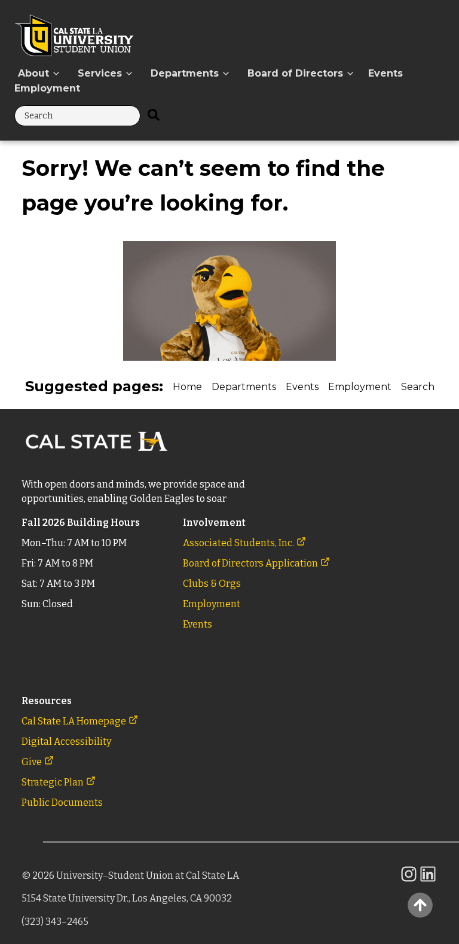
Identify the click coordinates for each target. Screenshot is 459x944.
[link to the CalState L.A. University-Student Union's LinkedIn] (427, 880)
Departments (244, 386)
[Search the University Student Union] (154, 116)
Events (385, 73)
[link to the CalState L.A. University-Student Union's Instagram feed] (408, 880)
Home (187, 386)
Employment (47, 88)
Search (417, 386)
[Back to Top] (420, 904)
